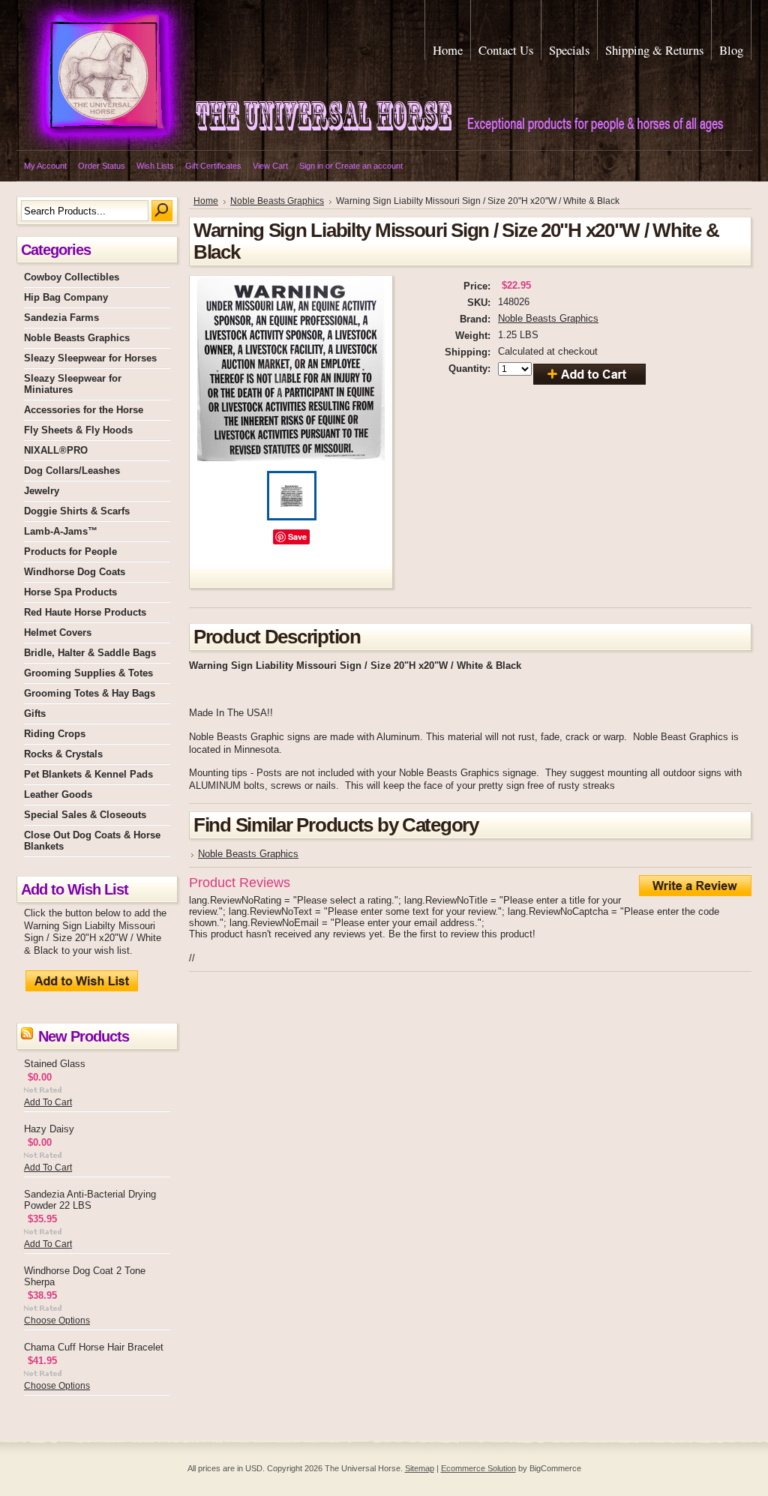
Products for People (70, 551)
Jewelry (41, 490)
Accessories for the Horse (83, 409)
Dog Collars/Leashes (72, 470)
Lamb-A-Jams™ (61, 531)
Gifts (35, 713)
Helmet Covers (58, 632)
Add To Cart (48, 1102)
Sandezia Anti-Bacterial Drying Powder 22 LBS (90, 1200)
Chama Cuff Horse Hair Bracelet (94, 1347)
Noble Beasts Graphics (77, 337)
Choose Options (57, 1320)
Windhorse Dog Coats (74, 571)
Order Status (101, 165)
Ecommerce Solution (478, 1468)
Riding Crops (55, 733)
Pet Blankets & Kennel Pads (88, 774)
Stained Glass (55, 1063)
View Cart (270, 165)
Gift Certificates (213, 165)
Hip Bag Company (66, 297)
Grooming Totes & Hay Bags (89, 693)
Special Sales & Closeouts (85, 814)
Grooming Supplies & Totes (88, 673)
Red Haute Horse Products (85, 612)
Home (206, 200)
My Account (45, 165)
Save (297, 536)
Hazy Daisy (49, 1129)
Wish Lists (155, 165)
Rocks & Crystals (63, 754)
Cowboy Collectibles (71, 277)
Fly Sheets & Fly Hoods (78, 430)
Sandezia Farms (61, 317)
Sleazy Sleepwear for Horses (90, 358)
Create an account (369, 165)
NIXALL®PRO (56, 450)
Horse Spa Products (70, 592)
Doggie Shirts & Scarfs (77, 511)
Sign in (311, 165)
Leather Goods (58, 794)
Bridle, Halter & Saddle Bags (90, 652)
